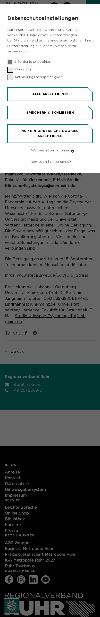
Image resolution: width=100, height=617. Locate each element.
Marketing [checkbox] (22, 69)
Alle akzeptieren (50, 94)
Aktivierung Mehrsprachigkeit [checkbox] (38, 77)
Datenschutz (60, 162)
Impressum (38, 162)
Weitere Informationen (50, 150)
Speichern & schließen (50, 112)
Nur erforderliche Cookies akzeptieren (50, 133)
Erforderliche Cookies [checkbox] (32, 61)
